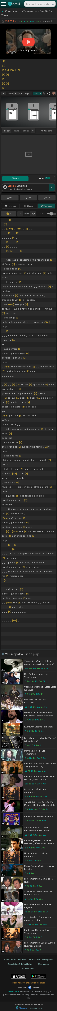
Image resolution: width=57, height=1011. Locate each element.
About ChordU (10, 959)
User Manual (43, 964)
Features (22, 959)
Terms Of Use (34, 959)
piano (16, 131)
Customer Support (29, 968)
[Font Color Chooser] (8, 213)
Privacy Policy (47, 959)
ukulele (26, 131)
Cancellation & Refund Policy (20, 964)
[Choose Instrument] (33, 131)
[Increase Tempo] (15, 93)
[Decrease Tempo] (3, 93)
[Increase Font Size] (33, 213)
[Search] (52, 4)
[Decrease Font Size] (20, 213)
